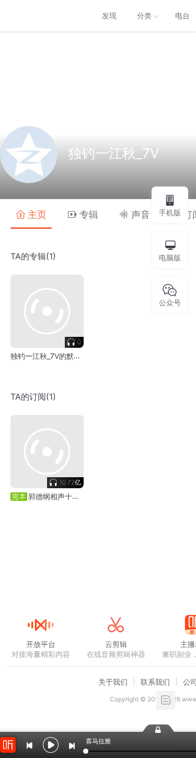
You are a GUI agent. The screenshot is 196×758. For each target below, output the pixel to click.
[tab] (31, 214)
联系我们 (155, 681)
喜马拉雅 (40, 15)
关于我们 (113, 681)
